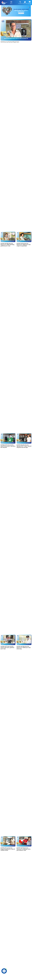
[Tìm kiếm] (20, 2)
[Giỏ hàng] (30, 2)
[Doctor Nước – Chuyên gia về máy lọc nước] (4, 2)
